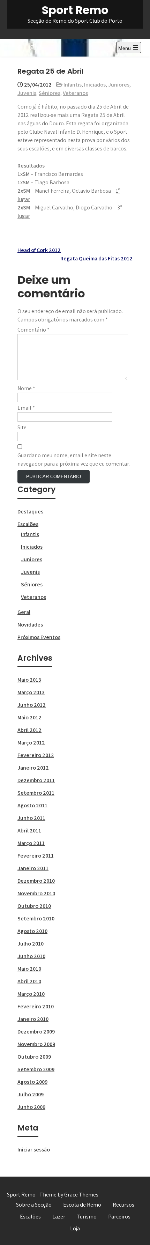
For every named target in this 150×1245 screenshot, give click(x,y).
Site (22, 427)
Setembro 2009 (35, 1069)
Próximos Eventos (38, 637)
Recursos (123, 1204)
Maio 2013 (29, 679)
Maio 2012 (29, 717)
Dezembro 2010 (36, 880)
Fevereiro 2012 (35, 755)
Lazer (58, 1216)
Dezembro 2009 (36, 1031)
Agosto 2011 (32, 805)
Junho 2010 (31, 956)
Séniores (49, 93)
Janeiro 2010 (32, 1019)
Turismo (87, 1216)
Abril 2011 (29, 830)
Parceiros (119, 1216)
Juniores (118, 84)
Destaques (30, 511)
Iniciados (95, 84)
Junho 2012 (31, 705)
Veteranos (75, 93)
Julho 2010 (30, 943)
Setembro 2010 (35, 918)
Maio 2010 (29, 968)
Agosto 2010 (32, 931)
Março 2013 (31, 692)
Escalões (27, 524)
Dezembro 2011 (36, 780)
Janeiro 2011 (32, 868)
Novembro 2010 (36, 893)
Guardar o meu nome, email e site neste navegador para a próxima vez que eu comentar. (73, 459)
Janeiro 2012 (33, 767)
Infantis (72, 84)
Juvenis (26, 93)
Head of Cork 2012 (39, 250)
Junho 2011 (31, 818)
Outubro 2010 (34, 906)
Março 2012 (31, 742)
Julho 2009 (30, 1094)
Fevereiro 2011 (35, 855)
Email (26, 408)
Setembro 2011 (35, 792)
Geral (23, 612)
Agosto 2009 (32, 1081)
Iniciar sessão (33, 1149)
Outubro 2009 (34, 1056)
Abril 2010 (29, 981)
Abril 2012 (29, 730)
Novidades (30, 624)
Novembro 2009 (36, 1044)
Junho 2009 (31, 1107)
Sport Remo (75, 10)
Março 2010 (31, 994)
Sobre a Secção (34, 1204)
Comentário (33, 329)
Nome (26, 388)
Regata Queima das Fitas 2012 (96, 258)
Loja (75, 1228)
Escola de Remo (82, 1204)
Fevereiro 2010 (35, 1006)
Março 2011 (31, 843)
